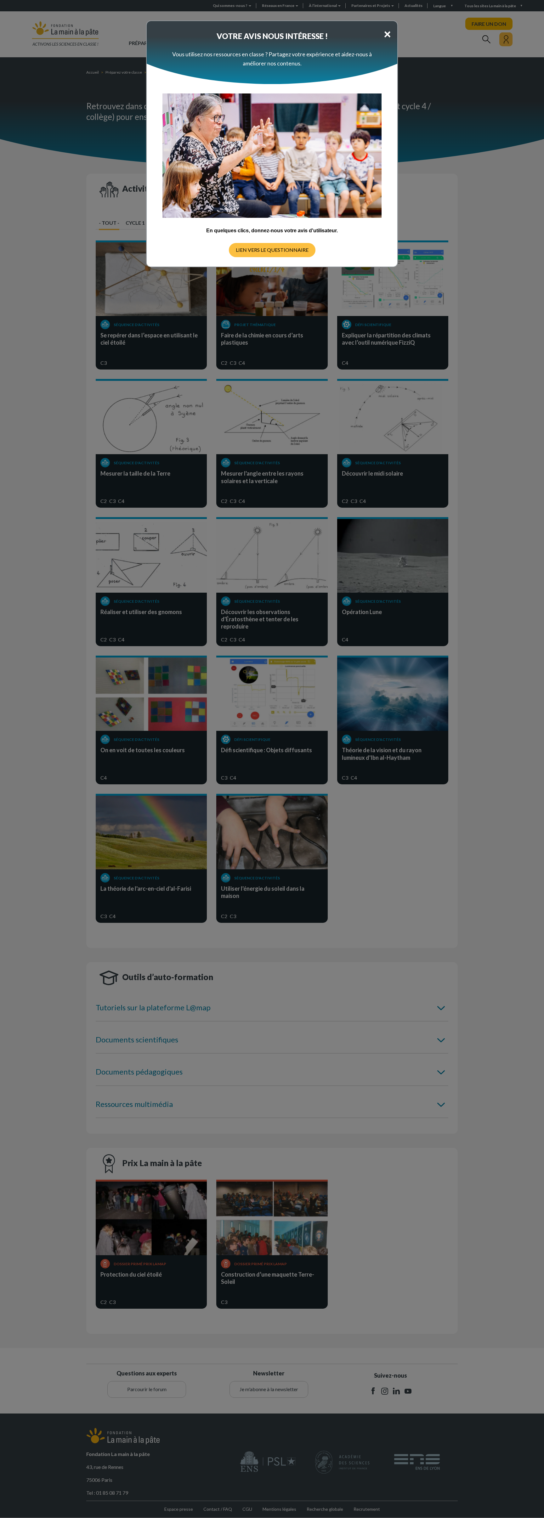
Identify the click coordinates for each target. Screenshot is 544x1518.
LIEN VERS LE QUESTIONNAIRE (272, 250)
